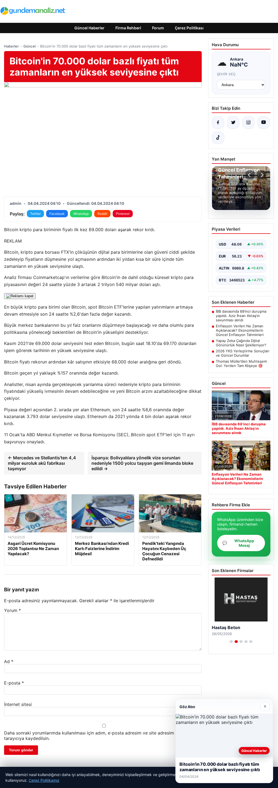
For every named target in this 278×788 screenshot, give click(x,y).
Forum (158, 28)
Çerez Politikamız (44, 780)
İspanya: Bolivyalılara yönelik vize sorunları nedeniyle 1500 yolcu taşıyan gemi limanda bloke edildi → (142, 463)
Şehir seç (226, 74)
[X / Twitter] (233, 122)
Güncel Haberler (89, 28)
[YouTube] (263, 122)
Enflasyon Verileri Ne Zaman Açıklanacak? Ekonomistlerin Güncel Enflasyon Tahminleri (240, 330)
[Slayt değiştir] (231, 641)
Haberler (11, 46)
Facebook (57, 214)
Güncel (29, 46)
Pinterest (122, 214)
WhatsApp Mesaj (238, 543)
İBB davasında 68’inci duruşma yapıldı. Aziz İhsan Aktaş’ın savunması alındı (241, 315)
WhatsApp (81, 214)
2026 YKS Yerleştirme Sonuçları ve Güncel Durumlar (242, 353)
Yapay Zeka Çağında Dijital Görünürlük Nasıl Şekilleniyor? (241, 342)
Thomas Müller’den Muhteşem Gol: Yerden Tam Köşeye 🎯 (241, 363)
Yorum (12, 610)
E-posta (14, 683)
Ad (8, 661)
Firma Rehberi (128, 28)
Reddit (102, 214)
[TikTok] (218, 137)
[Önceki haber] (250, 175)
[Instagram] (248, 122)
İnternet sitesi (18, 704)
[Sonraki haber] (261, 175)
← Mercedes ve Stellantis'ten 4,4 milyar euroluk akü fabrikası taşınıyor (42, 463)
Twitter (35, 214)
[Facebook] (218, 122)
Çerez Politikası (189, 28)
